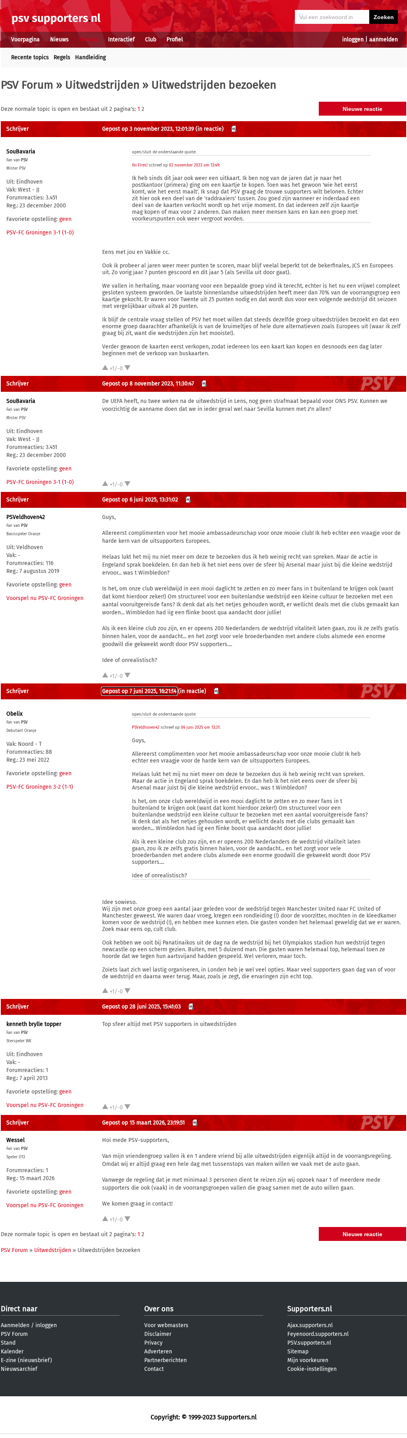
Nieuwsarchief (19, 1369)
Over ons (158, 1308)
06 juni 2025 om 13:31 (200, 727)
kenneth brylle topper (33, 1024)
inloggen (353, 39)
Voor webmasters (166, 1325)
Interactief (121, 39)
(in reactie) (210, 129)
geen (65, 219)
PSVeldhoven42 (25, 517)
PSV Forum (27, 84)
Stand (8, 1342)
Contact (154, 1369)
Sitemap (297, 1351)
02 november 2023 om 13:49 (194, 165)
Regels (62, 57)
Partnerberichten (165, 1360)
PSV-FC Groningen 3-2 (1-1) (39, 787)
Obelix (14, 713)
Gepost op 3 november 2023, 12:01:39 (148, 129)
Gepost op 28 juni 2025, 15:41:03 (141, 1006)
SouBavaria (20, 151)
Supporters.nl (309, 1308)
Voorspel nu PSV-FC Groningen (44, 598)
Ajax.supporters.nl (310, 1325)
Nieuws (59, 39)
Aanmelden (15, 1325)
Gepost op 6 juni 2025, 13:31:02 (140, 499)
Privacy (153, 1342)
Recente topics (30, 57)
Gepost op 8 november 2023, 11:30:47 (148, 383)
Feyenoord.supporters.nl (318, 1334)
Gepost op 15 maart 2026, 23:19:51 (143, 1122)
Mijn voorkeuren (307, 1360)
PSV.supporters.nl (309, 1342)
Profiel (175, 39)
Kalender (12, 1351)
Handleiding (90, 57)
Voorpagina (25, 39)
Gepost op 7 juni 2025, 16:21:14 (139, 691)
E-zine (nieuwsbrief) (26, 1360)
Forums (88, 39)
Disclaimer (157, 1334)
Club (150, 39)
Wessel (15, 1140)
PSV (24, 160)
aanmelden (383, 39)
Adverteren (158, 1351)
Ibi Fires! (139, 165)
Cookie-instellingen (312, 1369)
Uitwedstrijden (102, 84)
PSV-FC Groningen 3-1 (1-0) (40, 232)
